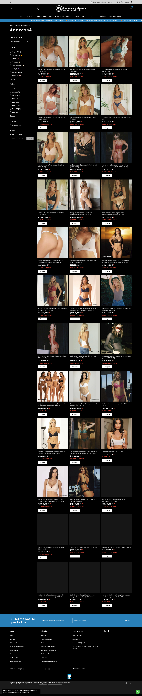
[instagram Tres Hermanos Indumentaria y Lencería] (10, 2)
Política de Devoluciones (49, 661)
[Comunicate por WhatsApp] (138, 692)
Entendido (26, 692)
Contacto (44, 657)
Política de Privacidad (48, 654)
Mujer (22, 16)
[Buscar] (38, 9)
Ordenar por (16, 37)
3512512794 (76, 639)
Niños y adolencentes (63, 16)
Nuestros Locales (115, 16)
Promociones (101, 16)
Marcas (90, 16)
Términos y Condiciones (48, 650)
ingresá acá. (42, 684)
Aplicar (30, 138)
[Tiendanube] (126, 684)
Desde (12, 135)
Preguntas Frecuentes (48, 646)
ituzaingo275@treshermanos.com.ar (84, 643)
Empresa (44, 635)
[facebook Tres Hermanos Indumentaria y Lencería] (13, 2)
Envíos (43, 643)
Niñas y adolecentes (44, 16)
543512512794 (77, 635)
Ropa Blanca (79, 16)
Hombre (30, 16)
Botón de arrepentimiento (55, 684)
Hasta (20, 135)
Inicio (11, 25)
